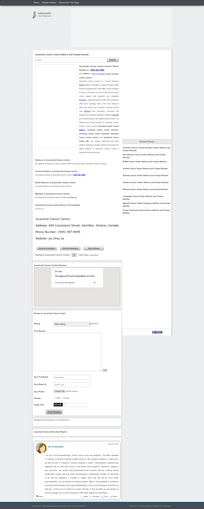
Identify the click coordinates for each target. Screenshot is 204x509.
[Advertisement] (121, 27)
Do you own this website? (65, 282)
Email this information (47, 248)
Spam (115, 496)
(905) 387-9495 (97, 70)
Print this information (70, 248)
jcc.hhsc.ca (39, 209)
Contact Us (157, 506)
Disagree (96, 496)
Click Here (84, 255)
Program (82, 100)
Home (36, 2)
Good (106, 496)
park (81, 130)
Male (58, 398)
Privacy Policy (145, 506)
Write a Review (94, 248)
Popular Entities (49, 2)
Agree (86, 496)
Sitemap (167, 506)
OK (94, 282)
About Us (133, 506)
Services (87, 111)
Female (66, 398)
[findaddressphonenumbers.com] (43, 15)
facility (81, 85)
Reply (41, 496)
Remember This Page (69, 2)
